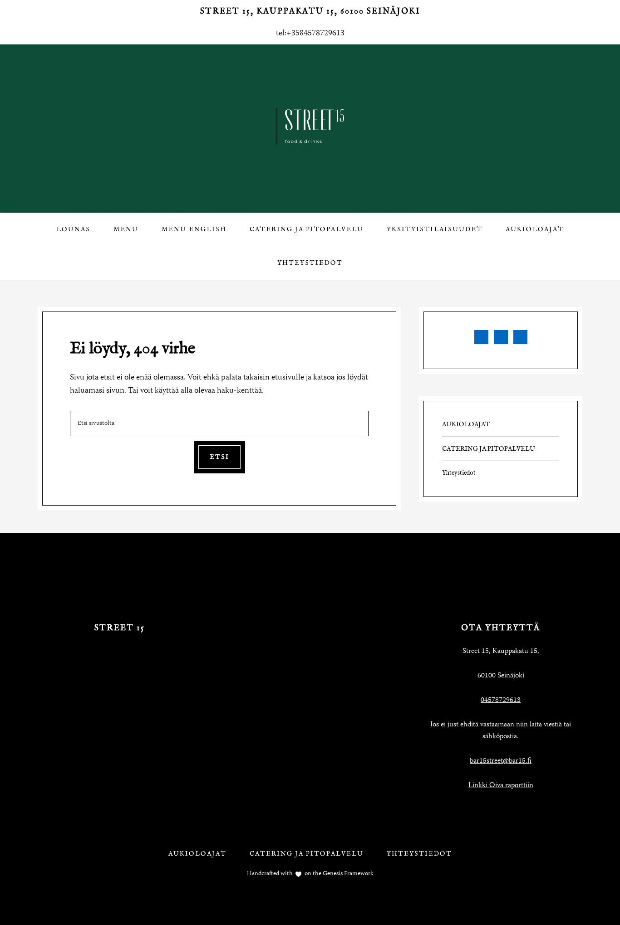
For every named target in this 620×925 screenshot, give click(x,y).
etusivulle (287, 378)
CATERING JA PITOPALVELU (488, 449)
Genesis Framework (347, 874)
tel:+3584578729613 (310, 33)
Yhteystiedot (459, 473)
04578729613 (501, 700)
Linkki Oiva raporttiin (500, 786)
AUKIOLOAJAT (466, 424)
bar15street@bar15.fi (500, 761)
